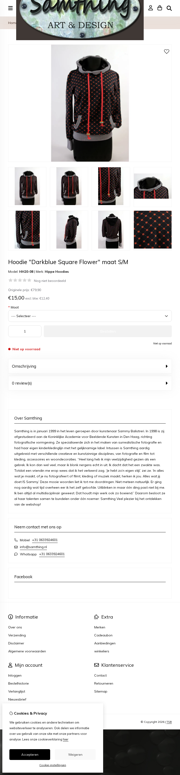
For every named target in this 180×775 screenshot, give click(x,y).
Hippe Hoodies (57, 271)
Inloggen (15, 675)
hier (65, 739)
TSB (169, 722)
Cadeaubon (103, 635)
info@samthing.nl (33, 547)
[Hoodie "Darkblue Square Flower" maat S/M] (90, 161)
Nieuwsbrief (17, 699)
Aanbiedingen (105, 643)
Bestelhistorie (18, 683)
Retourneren (103, 683)
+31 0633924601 (45, 540)
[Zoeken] (169, 8)
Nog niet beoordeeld (50, 281)
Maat (13, 307)
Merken (99, 627)
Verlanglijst (16, 691)
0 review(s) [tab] (22, 383)
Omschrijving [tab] (24, 366)
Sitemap (100, 691)
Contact (100, 675)
